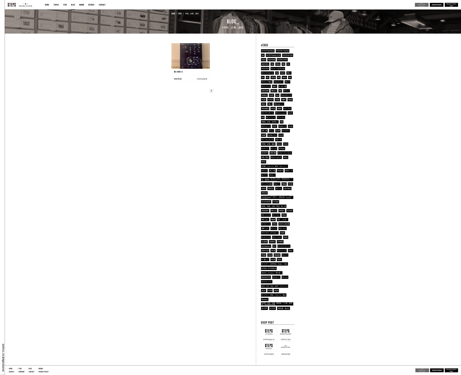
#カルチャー (278, 82)
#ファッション (281, 113)
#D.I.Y (287, 82)
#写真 (290, 184)
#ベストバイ (266, 237)
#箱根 (277, 100)
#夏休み (274, 91)
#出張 (286, 144)
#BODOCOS (266, 277)
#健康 (273, 219)
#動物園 (277, 255)
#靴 (283, 64)
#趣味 (284, 100)
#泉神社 (272, 242)
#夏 (279, 77)
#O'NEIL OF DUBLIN (269, 268)
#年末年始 (265, 68)
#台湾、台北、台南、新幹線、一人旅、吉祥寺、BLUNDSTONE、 (277, 304)
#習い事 (264, 131)
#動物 (284, 184)
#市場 (273, 259)
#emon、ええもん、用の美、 (272, 273)
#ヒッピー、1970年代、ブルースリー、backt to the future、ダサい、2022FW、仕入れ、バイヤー (277, 197)
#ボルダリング (286, 95)
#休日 (283, 73)
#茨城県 (280, 242)
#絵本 (264, 290)
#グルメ (286, 91)
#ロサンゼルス (276, 157)
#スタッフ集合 (267, 82)
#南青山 (264, 95)
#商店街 (264, 193)
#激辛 (284, 77)
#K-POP (264, 308)
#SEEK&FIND (288, 55)
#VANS (270, 100)
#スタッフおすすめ (277, 68)
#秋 (290, 77)
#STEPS (265, 153)
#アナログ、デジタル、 (270, 233)
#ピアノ (264, 175)
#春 (272, 64)
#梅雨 (279, 108)
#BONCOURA (282, 60)
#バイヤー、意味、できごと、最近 (274, 295)
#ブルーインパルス (284, 153)
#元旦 (275, 126)
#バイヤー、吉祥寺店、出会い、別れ (274, 264)
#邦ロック (288, 171)
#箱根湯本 (265, 211)
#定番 (264, 100)
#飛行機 (273, 153)
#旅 (263, 55)
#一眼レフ (265, 259)
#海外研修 (271, 60)
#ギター (272, 175)
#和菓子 (282, 211)
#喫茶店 (270, 188)
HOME (173, 13)
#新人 (289, 73)
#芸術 (282, 233)
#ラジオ (285, 277)
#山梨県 (264, 242)
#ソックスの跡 (267, 184)
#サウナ (264, 171)
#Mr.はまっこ (279, 104)
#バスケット (266, 224)
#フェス (274, 228)
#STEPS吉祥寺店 (268, 51)
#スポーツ (276, 277)
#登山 (286, 157)
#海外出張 (265, 251)
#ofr (274, 246)
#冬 (288, 64)
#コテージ (265, 148)
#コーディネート (267, 113)
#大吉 (290, 126)
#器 (281, 122)
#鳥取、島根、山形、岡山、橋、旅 (274, 206)
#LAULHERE (266, 202)
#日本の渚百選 (284, 224)
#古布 (281, 135)
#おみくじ (282, 126)
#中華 (270, 290)
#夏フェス (265, 228)
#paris (290, 251)
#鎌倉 (290, 100)
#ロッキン (282, 228)
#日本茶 (289, 211)
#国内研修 (265, 91)
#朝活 (284, 215)
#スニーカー (277, 237)
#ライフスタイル (267, 73)
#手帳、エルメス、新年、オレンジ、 (274, 166)
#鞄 (267, 77)
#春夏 (264, 135)
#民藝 (264, 255)
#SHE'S (280, 171)
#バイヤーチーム (284, 246)
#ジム (271, 131)
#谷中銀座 (287, 188)
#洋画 (273, 108)
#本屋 (273, 251)
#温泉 (286, 237)
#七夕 (290, 113)
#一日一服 (282, 86)
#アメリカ (281, 117)
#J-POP (272, 308)
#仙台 (279, 144)
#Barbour (265, 299)
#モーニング (266, 215)
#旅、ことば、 (282, 219)
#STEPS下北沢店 (282, 51)
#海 (263, 117)
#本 (263, 77)
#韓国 (276, 290)
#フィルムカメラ (267, 140)
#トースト (276, 215)
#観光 (279, 259)
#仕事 (278, 131)
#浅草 (271, 95)
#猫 (280, 91)
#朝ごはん (265, 219)
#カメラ (285, 255)
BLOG (180, 13)
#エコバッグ (281, 251)
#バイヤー (285, 131)
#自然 (264, 188)
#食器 (270, 255)
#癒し (270, 104)
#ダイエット (266, 126)
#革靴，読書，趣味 (268, 144)
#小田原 (276, 202)
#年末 (264, 162)
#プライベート (267, 282)
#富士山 (274, 211)
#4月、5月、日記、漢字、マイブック (275, 286)
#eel (277, 95)
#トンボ (274, 148)
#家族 (273, 77)
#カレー (277, 184)
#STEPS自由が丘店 (273, 55)
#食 (277, 73)
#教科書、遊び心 (283, 308)
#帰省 (275, 224)
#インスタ (287, 108)
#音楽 (264, 60)
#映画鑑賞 (265, 108)
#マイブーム (266, 86)
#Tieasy (282, 148)
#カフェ (278, 188)
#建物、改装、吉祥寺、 (270, 122)
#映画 (278, 64)
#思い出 (278, 140)
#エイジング (270, 117)
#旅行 (275, 86)
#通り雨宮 (265, 157)
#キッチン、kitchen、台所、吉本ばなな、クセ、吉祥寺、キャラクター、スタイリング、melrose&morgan (277, 179)
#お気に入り (272, 135)
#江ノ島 (272, 171)
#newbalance (266, 246)
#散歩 (264, 104)
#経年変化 (265, 64)
